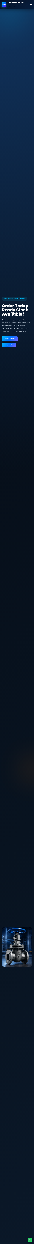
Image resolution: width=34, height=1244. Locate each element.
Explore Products (10, 338)
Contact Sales (9, 345)
